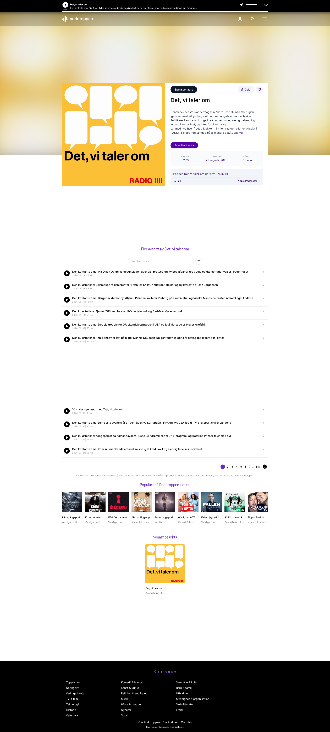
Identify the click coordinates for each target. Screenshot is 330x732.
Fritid (179, 710)
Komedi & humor (131, 682)
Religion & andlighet (134, 693)
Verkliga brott (75, 693)
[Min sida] (240, 19)
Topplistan (73, 682)
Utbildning (182, 693)
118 (258, 466)
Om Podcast (170, 722)
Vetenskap (73, 715)
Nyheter (126, 710)
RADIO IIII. (222, 174)
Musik (125, 699)
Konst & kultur (130, 688)
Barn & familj (184, 688)
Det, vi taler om (194, 174)
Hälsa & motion (131, 704)
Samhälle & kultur (184, 145)
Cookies (186, 722)
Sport (124, 715)
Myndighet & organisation (192, 699)
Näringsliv (72, 688)
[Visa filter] (198, 261)
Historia (71, 710)
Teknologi (72, 704)
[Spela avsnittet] (67, 273)
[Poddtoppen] (77, 19)
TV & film (72, 699)
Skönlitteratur (185, 704)
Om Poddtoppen (149, 722)
